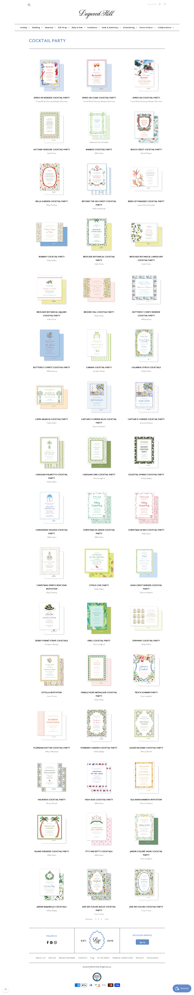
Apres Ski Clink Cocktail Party (99, 98)
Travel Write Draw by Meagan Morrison (52, 101)
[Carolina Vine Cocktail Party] (99, 452)
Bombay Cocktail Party (52, 256)
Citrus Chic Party (99, 585)
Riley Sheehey (51, 205)
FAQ (92, 958)
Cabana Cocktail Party (99, 367)
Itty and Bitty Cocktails (99, 851)
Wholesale (152, 958)
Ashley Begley (146, 478)
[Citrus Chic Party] (99, 562)
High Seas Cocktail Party (99, 799)
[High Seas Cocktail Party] (99, 777)
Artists (52, 958)
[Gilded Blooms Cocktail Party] (146, 725)
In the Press (103, 958)
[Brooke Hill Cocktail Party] (99, 289)
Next (107, 919)
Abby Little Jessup (99, 208)
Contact (82, 958)
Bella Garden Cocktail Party (52, 201)
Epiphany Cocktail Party (146, 640)
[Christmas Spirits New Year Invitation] (51, 562)
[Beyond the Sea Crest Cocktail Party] (99, 179)
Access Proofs (152, 4)
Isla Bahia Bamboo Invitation (146, 799)
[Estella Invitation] (51, 670)
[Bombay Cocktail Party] (51, 234)
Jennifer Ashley (99, 371)
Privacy (140, 958)
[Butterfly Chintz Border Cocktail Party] (146, 289)
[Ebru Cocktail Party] (99, 618)
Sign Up (142, 942)
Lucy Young (51, 696)
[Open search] (29, 5)
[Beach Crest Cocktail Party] (146, 127)
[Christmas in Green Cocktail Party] (99, 507)
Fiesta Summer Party (146, 692)
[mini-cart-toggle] (165, 4)
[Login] (159, 4)
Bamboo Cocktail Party (99, 149)
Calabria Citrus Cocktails (146, 367)
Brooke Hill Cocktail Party (99, 312)
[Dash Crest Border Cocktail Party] (146, 562)
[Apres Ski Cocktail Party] (146, 75)
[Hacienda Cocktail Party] (51, 777)
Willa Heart (98, 153)
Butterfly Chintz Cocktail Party (51, 367)
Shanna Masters (99, 426)
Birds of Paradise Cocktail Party (146, 201)
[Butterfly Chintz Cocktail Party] (51, 345)
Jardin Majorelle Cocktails (52, 907)
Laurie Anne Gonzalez (146, 205)
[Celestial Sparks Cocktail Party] (146, 452)
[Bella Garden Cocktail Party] (51, 179)
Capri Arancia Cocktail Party (51, 419)
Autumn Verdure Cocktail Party (52, 149)
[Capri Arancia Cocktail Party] (51, 397)
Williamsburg (146, 319)
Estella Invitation (52, 692)
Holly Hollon (52, 260)
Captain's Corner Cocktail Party (146, 419)
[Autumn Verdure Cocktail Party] (51, 127)
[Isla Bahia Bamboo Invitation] (146, 777)
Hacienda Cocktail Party (52, 799)
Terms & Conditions (122, 958)
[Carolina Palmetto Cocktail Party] (51, 452)
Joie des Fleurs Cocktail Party (146, 907)
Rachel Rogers (146, 153)
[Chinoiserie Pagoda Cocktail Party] (51, 507)
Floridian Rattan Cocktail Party (52, 748)
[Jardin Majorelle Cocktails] (51, 884)
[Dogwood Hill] (97, 14)
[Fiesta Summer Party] (146, 670)
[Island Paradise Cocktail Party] (51, 829)
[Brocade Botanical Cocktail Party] (99, 234)
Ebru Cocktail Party (99, 640)
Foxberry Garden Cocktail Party (99, 748)
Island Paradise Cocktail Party (51, 851)
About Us (41, 958)
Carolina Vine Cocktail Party (99, 474)
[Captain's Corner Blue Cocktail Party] (99, 397)
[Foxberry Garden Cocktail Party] (99, 725)
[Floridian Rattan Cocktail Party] (51, 725)
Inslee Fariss (51, 153)
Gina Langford (99, 478)
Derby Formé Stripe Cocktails (51, 640)
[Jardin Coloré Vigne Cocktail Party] (146, 829)
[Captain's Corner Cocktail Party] (146, 397)
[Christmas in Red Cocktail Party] (146, 507)
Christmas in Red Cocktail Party (146, 530)
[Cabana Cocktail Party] (99, 345)
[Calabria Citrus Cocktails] (146, 345)
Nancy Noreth (146, 751)
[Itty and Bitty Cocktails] (99, 829)
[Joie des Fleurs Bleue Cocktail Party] (99, 884)
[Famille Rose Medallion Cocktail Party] (99, 670)
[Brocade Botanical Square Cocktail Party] (51, 289)
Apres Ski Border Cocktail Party (52, 98)
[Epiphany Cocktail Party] (146, 618)
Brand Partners (67, 958)
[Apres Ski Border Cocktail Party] (51, 75)
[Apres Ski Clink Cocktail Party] (99, 75)
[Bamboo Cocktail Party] (99, 127)
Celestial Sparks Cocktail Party (146, 474)
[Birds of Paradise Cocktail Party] (146, 179)
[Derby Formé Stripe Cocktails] (51, 618)
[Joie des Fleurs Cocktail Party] (146, 884)
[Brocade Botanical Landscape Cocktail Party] (146, 234)
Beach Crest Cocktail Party (146, 149)
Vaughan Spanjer (52, 644)
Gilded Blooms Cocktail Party (146, 748)
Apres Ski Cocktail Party (146, 98)
